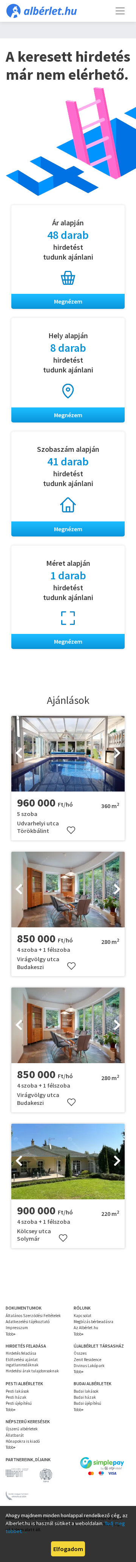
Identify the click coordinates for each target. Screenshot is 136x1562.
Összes (80, 1353)
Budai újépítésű (87, 1403)
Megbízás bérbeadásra (93, 1321)
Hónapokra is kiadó (23, 1441)
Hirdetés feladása (21, 1353)
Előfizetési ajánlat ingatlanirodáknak (22, 1362)
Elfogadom (68, 1549)
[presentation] (19, 753)
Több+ (10, 1334)
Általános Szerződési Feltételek (33, 1315)
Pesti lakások (17, 1391)
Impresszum (17, 1327)
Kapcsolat (82, 1315)
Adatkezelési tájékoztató (27, 1321)
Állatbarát (15, 1435)
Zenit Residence (87, 1359)
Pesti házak (16, 1397)
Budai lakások (86, 1391)
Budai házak (85, 1397)
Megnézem (68, 301)
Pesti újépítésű (19, 1403)
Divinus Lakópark (89, 1365)
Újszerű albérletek (22, 1428)
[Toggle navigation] (120, 11)
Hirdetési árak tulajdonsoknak (32, 1371)
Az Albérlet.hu (86, 1327)
